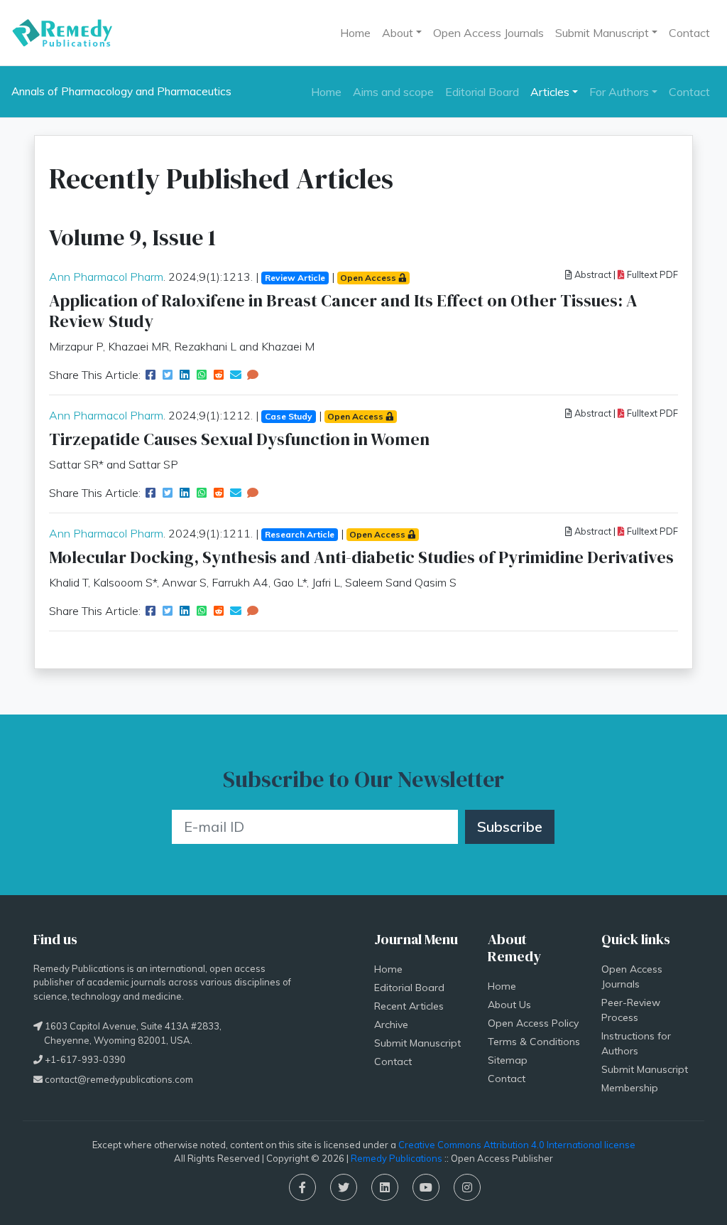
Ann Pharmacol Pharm (106, 276)
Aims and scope (393, 92)
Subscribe (509, 826)
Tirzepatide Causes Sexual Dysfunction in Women (239, 439)
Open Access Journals (488, 33)
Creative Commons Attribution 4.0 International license (516, 1144)
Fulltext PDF (651, 274)
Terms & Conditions (534, 1041)
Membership (629, 1087)
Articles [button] (549, 92)
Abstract (591, 274)
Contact (689, 33)
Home (355, 33)
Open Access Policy (533, 1023)
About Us (509, 1004)
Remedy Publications (396, 1158)
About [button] (397, 33)
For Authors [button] (619, 92)
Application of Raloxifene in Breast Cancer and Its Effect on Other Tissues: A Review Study (343, 311)
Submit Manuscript (417, 1043)
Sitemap (508, 1060)
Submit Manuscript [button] (602, 33)
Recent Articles (409, 1006)
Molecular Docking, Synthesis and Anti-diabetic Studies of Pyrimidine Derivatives (361, 557)
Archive (391, 1024)
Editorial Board (482, 92)
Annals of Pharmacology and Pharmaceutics (121, 91)
